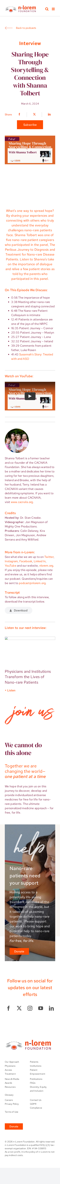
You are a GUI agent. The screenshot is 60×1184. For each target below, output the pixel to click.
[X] (34, 114)
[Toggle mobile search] (46, 9)
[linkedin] (51, 1008)
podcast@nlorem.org (32, 583)
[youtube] (40, 1008)
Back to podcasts (26, 28)
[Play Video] (30, 396)
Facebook (25, 561)
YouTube (10, 565)
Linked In (40, 561)
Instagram (11, 561)
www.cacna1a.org (22, 502)
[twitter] (19, 1008)
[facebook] (8, 1008)
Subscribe (30, 125)
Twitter (49, 557)
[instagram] (30, 1008)
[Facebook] (19, 114)
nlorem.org (46, 565)
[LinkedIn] (48, 114)
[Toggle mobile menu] (53, 9)
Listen (11, 690)
